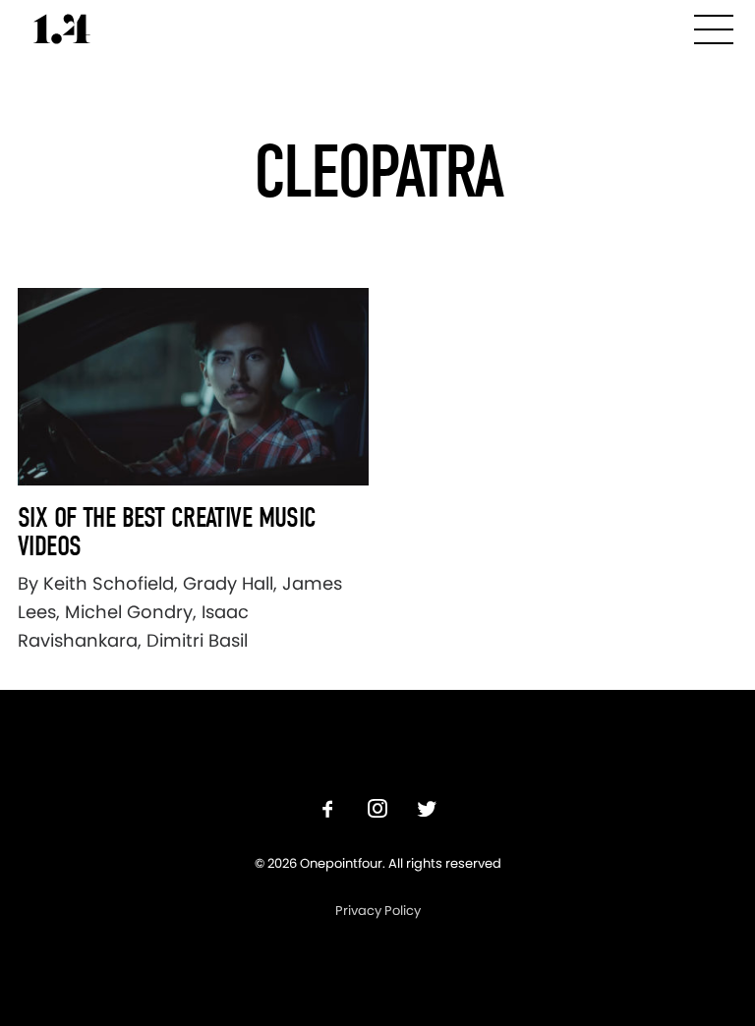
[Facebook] (328, 811)
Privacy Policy (378, 910)
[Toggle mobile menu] (713, 26)
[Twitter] (426, 811)
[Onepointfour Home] (61, 29)
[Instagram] (377, 811)
